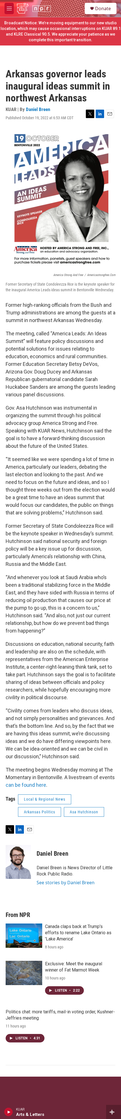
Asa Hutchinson (84, 812)
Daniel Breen (38, 109)
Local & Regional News (44, 799)
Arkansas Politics (39, 812)
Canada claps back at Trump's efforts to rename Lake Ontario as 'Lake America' (78, 933)
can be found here (26, 785)
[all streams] (113, 1112)
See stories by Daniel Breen (66, 882)
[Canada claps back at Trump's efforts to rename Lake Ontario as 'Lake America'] (24, 936)
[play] (8, 1112)
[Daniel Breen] (18, 862)
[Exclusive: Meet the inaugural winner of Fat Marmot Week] (24, 973)
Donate (103, 8)
